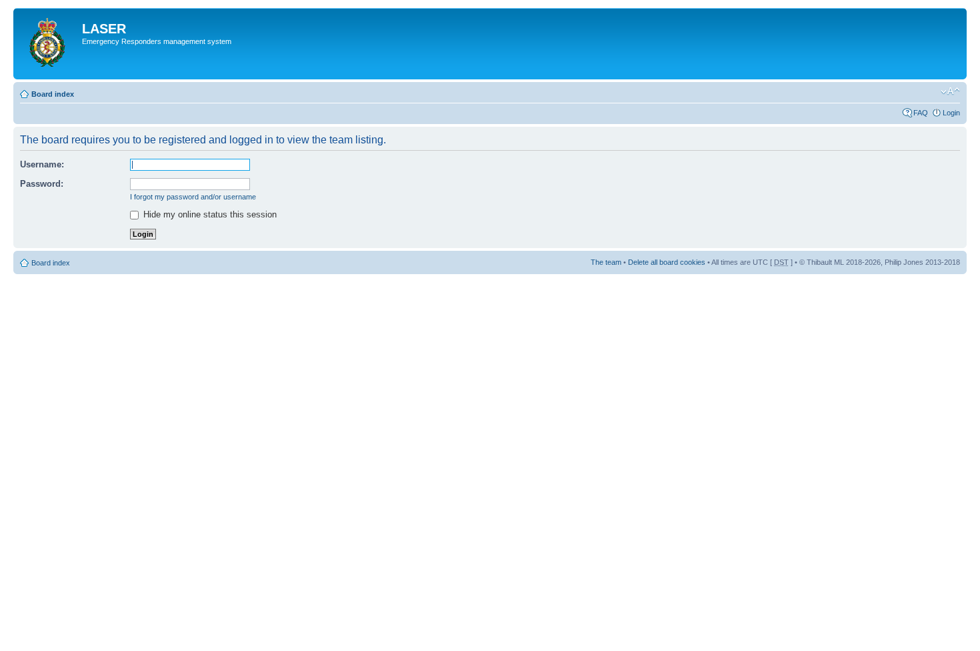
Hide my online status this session (209, 214)
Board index (52, 94)
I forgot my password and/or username (193, 197)
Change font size (950, 91)
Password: (41, 184)
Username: (42, 164)
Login (951, 113)
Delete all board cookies (666, 262)
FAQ (920, 113)
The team (606, 262)
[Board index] (49, 43)
